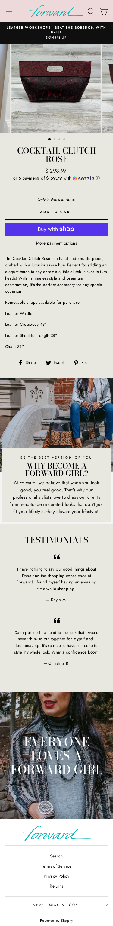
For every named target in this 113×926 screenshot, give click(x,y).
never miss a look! (56, 905)
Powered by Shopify (56, 920)
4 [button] (64, 139)
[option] (56, 33)
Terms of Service (56, 866)
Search (56, 856)
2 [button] (55, 139)
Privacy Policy (56, 876)
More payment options (56, 243)
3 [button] (59, 139)
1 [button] (49, 139)
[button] (56, 178)
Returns (56, 886)
